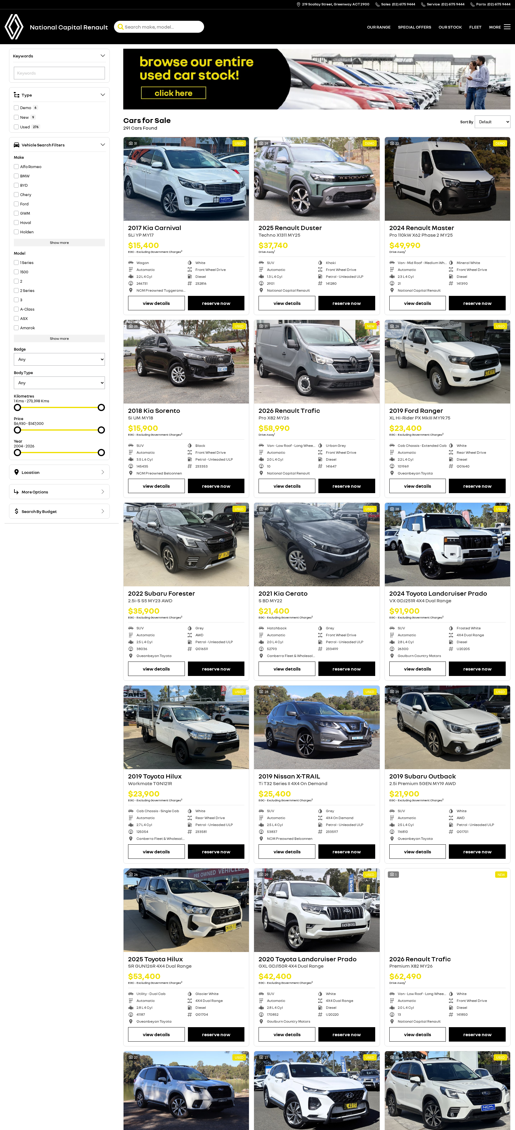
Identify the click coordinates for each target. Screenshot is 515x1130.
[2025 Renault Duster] (316, 179)
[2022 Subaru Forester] (186, 544)
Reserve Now (216, 303)
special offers (414, 26)
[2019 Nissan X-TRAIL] (316, 727)
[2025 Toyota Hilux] (186, 910)
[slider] (17, 407)
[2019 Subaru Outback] (447, 727)
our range (379, 26)
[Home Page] (14, 27)
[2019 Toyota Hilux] (186, 727)
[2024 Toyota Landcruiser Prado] (447, 544)
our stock (450, 26)
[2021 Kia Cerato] (316, 544)
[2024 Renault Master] (447, 179)
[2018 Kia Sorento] (186, 362)
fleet (475, 26)
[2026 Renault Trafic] (316, 362)
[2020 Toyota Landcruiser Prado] (316, 910)
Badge (20, 349)
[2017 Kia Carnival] (186, 179)
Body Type (23, 372)
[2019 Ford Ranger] (447, 362)
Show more (59, 242)
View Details (156, 303)
